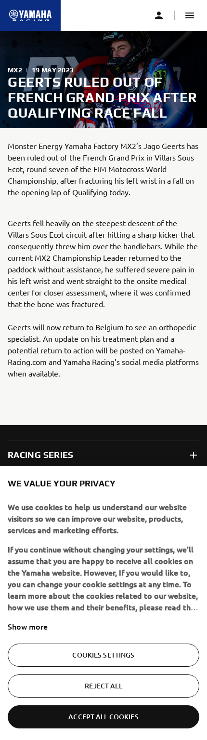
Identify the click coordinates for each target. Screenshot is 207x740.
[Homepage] (30, 15)
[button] (189, 15)
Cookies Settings (103, 654)
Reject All (103, 685)
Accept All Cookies (103, 716)
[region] (103, 603)
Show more (28, 626)
